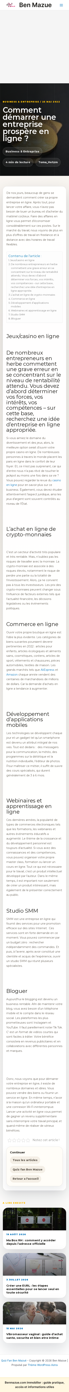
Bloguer (16, 318)
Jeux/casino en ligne (22, 260)
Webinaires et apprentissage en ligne (34, 310)
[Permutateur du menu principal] (61, 5)
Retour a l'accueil (26, 1178)
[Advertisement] (34, 46)
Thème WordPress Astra (43, 1364)
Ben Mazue (35, 5)
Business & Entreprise (22, 151)
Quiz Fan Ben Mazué (13, 1360)
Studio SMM (18, 314)
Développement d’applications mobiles (30, 304)
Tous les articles (25, 1160)
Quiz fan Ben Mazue (28, 1169)
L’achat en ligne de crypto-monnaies (33, 294)
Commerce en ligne (23, 298)
